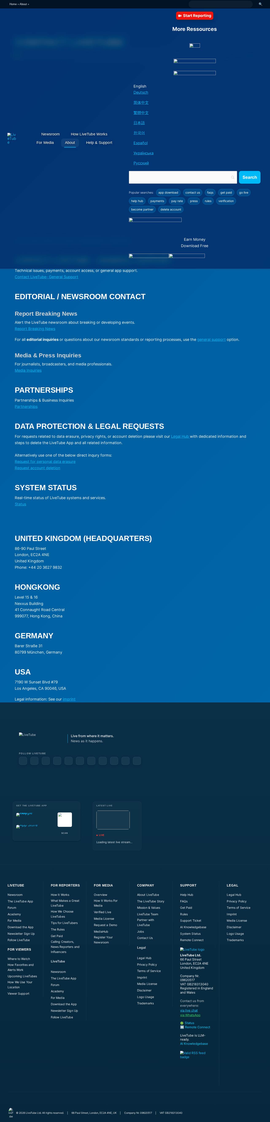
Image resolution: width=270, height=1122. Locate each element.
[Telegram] (103, 761)
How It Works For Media (105, 903)
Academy (14, 914)
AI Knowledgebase (193, 927)
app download (168, 192)
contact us (192, 192)
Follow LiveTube (19, 940)
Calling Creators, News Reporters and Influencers (65, 947)
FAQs (184, 901)
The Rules (58, 929)
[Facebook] (23, 761)
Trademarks (145, 1003)
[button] (194, 15)
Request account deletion (37, 468)
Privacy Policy (147, 964)
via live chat (189, 1010)
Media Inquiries (28, 370)
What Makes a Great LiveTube (65, 903)
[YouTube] (34, 761)
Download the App (21, 927)
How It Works (60, 894)
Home (13, 4)
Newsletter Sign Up (21, 933)
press (194, 201)
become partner (142, 209)
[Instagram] (69, 761)
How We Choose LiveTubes (62, 914)
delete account (171, 209)
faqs (210, 192)
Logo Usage (145, 997)
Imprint (142, 977)
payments (157, 201)
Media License (104, 918)
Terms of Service (149, 971)
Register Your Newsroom (103, 939)
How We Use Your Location (20, 984)
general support (211, 339)
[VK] (91, 761)
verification (226, 201)
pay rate (177, 201)
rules (208, 201)
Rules (184, 914)
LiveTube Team (147, 914)
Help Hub (186, 894)
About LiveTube (148, 894)
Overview (100, 894)
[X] (114, 761)
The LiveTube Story (151, 901)
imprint (69, 699)
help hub (137, 201)
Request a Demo (105, 925)
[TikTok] (126, 761)
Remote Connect (192, 940)
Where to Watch (19, 959)
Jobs (140, 931)
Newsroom (15, 894)
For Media (14, 920)
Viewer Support (18, 993)
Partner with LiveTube (145, 922)
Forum (12, 907)
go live (243, 192)
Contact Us (145, 938)
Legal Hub (180, 436)
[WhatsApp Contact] (137, 761)
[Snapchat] (80, 761)
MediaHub (101, 931)
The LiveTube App (20, 901)
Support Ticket (190, 920)
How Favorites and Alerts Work (21, 967)
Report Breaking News (35, 328)
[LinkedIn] (46, 761)
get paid (226, 192)
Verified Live (102, 912)
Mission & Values (148, 907)
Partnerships (26, 406)
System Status (190, 933)
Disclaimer (144, 990)
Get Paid (57, 936)
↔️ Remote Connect (195, 1027)
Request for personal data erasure (45, 461)
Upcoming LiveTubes (22, 976)
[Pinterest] (57, 761)
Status (20, 504)
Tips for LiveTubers (64, 923)
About (23, 4)
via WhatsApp (190, 1015)
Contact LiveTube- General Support (46, 277)
